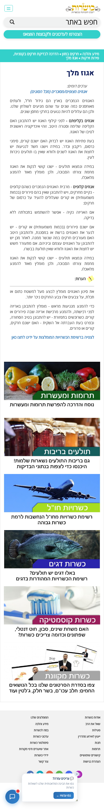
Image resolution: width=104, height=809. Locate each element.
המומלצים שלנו (39, 717)
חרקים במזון (70, 53)
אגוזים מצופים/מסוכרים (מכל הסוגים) (58, 91)
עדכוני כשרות (40, 736)
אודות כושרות (92, 717)
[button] (8, 8)
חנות (97, 743)
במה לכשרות (41, 730)
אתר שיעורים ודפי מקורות (33, 749)
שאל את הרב (92, 724)
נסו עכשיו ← (63, 795)
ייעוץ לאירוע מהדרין (89, 736)
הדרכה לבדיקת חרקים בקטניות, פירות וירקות (56, 55)
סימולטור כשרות (39, 743)
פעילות (96, 730)
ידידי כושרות (41, 755)
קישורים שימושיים (90, 755)
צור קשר (43, 761)
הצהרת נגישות (91, 761)
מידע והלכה (90, 53)
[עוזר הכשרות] (12, 797)
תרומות (96, 749)
